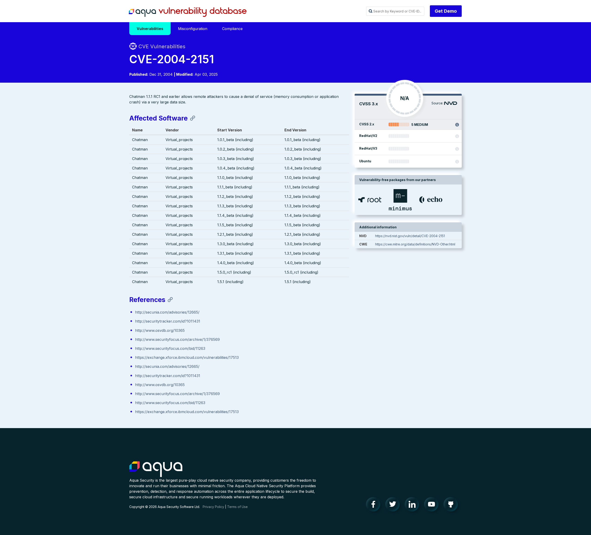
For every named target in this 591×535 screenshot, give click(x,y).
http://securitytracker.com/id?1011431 (167, 321)
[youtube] (432, 505)
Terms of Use (237, 507)
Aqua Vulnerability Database (188, 12)
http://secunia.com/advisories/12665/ (167, 312)
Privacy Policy (213, 507)
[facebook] (374, 505)
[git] (452, 505)
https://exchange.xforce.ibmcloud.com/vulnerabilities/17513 (187, 357)
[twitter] (394, 505)
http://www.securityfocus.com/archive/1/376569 (177, 339)
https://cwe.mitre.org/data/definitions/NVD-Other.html (415, 244)
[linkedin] (413, 505)
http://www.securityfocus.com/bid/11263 (170, 348)
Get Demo (446, 11)
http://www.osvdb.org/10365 (160, 330)
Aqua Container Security (155, 469)
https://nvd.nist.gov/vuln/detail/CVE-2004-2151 (410, 236)
